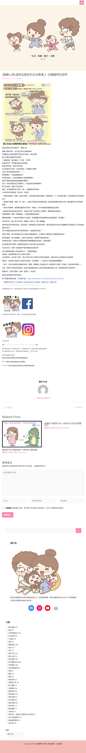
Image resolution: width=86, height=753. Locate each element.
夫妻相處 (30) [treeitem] (13, 665)
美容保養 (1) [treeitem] (12, 680)
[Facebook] (31, 608)
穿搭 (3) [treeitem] (11, 642)
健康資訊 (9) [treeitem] (12, 691)
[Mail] (56, 608)
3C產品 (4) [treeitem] (12, 639)
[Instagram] (39, 608)
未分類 (19, 78)
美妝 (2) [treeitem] (11, 677)
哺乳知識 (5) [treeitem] (12, 697)
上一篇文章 (7, 407)
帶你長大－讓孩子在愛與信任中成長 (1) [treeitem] (22, 714)
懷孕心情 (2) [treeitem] (12, 656)
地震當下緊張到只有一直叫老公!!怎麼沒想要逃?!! (62, 424)
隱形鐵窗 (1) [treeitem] (12, 709)
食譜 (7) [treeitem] (11, 671)
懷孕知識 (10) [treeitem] (13, 694)
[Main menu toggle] (81, 2)
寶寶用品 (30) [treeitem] (13, 645)
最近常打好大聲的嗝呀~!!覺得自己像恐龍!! (20, 450)
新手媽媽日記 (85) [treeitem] (14, 662)
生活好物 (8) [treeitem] (12, 636)
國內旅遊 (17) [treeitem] (13, 627)
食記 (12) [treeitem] (11, 648)
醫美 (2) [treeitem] (11, 674)
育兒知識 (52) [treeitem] (13, 703)
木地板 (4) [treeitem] (12, 712)
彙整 (7, 730)
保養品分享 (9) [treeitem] (13, 682)
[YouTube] (47, 608)
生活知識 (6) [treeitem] (12, 700)
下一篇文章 (79, 407)
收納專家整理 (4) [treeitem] (14, 720)
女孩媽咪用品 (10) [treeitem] (14, 633)
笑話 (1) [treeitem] (11, 630)
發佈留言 (5, 452)
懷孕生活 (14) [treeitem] (13, 653)
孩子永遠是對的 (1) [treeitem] (15, 717)
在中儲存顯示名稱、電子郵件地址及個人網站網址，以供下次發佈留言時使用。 (35, 508)
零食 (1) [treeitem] (11, 650)
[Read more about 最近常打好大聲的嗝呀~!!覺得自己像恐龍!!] (22, 434)
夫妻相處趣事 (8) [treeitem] (14, 668)
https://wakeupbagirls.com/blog (15, 361)
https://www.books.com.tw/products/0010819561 (45, 278)
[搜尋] (78, 530)
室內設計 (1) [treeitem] (12, 706)
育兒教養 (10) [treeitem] (13, 659)
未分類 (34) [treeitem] (12, 723)
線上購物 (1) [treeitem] (12, 685)
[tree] (43, 675)
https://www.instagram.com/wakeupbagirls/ (22, 365)
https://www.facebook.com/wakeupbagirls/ (15, 357)
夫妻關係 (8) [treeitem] (12, 688)
